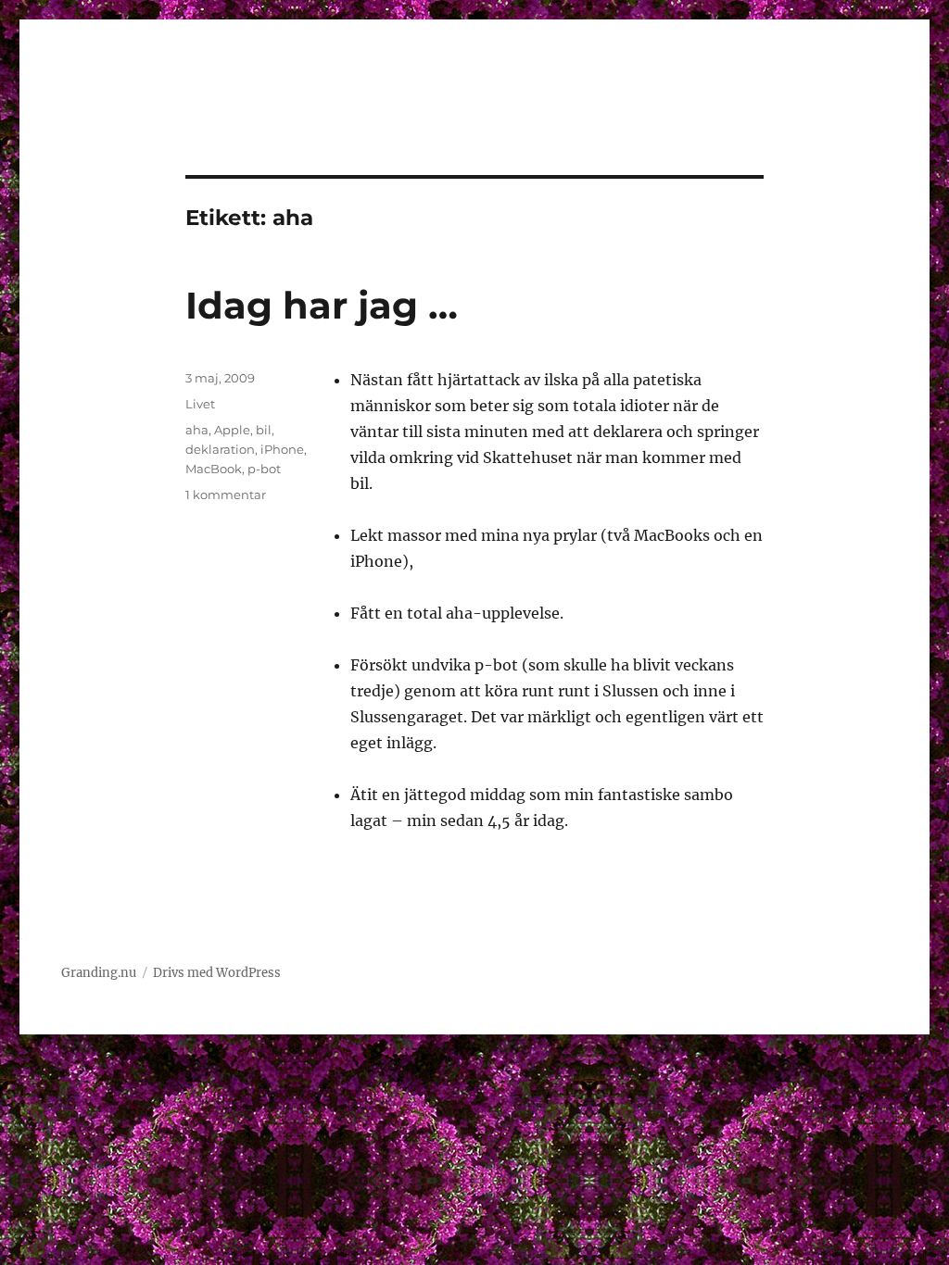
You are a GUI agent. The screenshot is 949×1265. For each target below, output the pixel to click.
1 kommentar (225, 494)
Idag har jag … (321, 305)
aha (197, 429)
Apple (232, 429)
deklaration (220, 449)
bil (264, 429)
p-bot (264, 468)
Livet (200, 403)
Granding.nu (98, 973)
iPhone (282, 449)
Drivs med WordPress (217, 973)
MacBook (213, 468)
